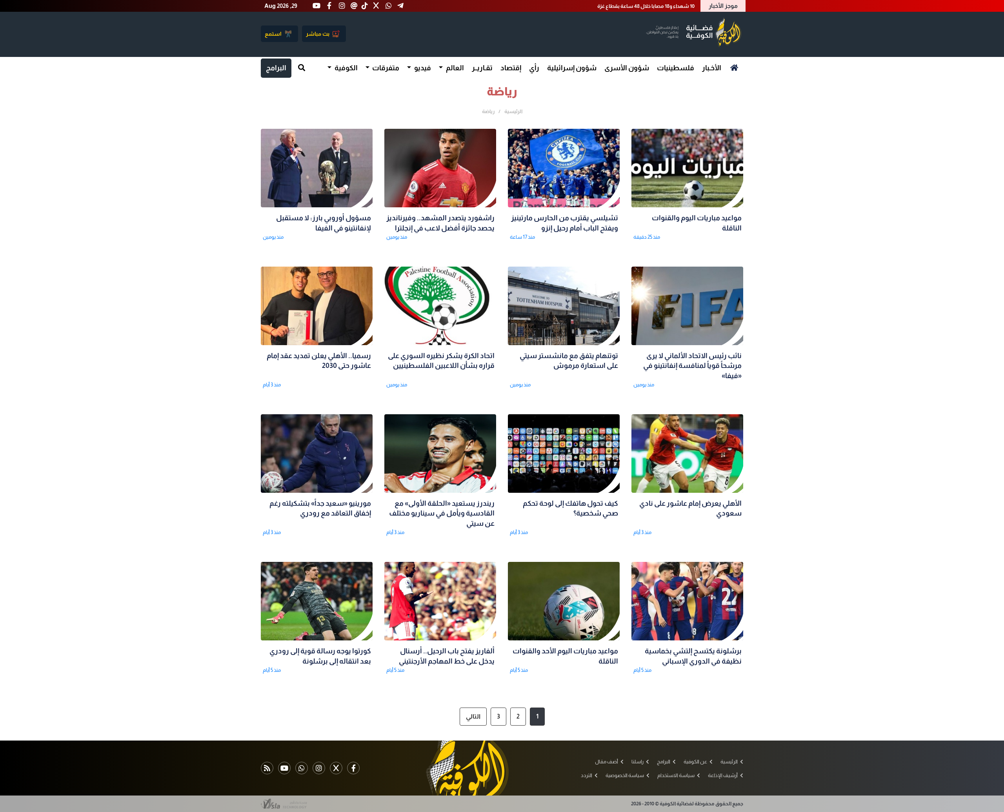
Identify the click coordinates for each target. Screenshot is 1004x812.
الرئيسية (513, 111)
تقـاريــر (482, 68)
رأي (534, 68)
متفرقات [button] (385, 68)
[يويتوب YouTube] (284, 768)
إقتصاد (510, 68)
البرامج (276, 68)
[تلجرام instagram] (319, 768)
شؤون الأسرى (626, 68)
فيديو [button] (422, 68)
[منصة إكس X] (336, 768)
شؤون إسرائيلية (572, 68)
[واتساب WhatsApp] (301, 768)
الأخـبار (711, 68)
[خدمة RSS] (267, 768)
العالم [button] (454, 68)
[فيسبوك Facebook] (353, 768)
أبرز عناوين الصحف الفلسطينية (662, 6)
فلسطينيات (675, 68)
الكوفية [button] (345, 68)
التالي (473, 716)
